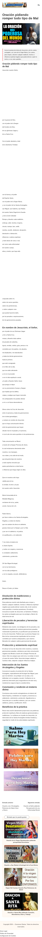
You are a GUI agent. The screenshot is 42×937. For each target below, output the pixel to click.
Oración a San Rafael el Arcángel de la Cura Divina (21, 865)
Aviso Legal (3, 931)
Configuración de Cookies (8, 936)
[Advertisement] (21, 94)
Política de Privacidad (6, 933)
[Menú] (39, 4)
